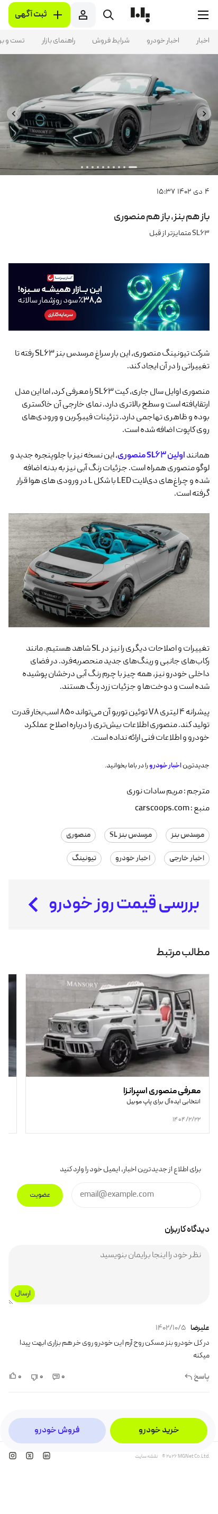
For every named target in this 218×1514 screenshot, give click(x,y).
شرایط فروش (111, 41)
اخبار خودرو (163, 41)
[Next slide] (14, 114)
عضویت (40, 1195)
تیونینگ (84, 858)
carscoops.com (162, 809)
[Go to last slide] (204, 114)
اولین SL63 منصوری (151, 456)
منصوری (78, 835)
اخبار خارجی (186, 858)
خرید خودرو (159, 1431)
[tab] (133, 167)
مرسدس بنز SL (131, 835)
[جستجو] (108, 14)
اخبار (203, 41)
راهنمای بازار (58, 41)
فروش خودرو (57, 1431)
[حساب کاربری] (83, 15)
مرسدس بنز (187, 835)
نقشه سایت (146, 1456)
